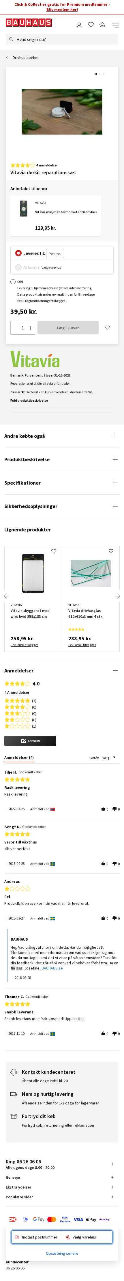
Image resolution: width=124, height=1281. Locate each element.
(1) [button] (34, 726)
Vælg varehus (51, 267)
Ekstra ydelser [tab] (18, 1187)
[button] (30, 741)
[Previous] (6, 596)
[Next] (117, 596)
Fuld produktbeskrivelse (29, 400)
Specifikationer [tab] (22, 482)
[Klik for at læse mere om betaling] (62, 1219)
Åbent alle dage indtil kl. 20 (45, 1080)
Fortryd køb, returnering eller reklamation (58, 1125)
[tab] (19, 758)
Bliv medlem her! (62, 9)
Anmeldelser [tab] (18, 670)
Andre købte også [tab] (24, 436)
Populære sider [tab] (19, 1197)
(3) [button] (34, 700)
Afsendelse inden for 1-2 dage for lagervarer (60, 1103)
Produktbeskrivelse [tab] (27, 459)
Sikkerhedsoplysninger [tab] (30, 506)
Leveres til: (34, 253)
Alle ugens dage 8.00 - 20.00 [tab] (30, 1164)
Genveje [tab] (13, 1177)
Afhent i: (31, 267)
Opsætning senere (62, 1253)
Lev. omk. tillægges (24, 645)
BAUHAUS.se (52, 968)
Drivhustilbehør (26, 57)
